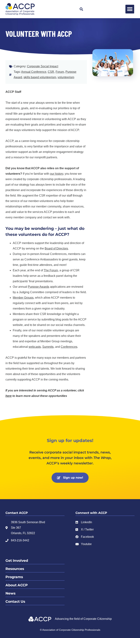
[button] (81, 9)
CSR (51, 71)
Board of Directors (56, 248)
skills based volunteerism (40, 77)
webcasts (35, 346)
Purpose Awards (38, 286)
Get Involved (16, 560)
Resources (14, 569)
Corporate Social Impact (42, 66)
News (10, 593)
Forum (60, 71)
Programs (14, 577)
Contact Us (15, 601)
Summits (48, 346)
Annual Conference (33, 71)
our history (56, 173)
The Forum (51, 270)
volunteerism (66, 77)
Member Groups (23, 297)
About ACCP (16, 585)
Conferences (69, 346)
